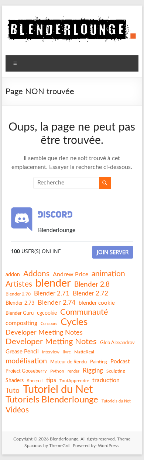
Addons (36, 274)
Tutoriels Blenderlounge (52, 399)
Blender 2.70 (18, 294)
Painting (98, 361)
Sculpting (115, 371)
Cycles (74, 322)
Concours (49, 324)
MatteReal (84, 352)
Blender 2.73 (20, 303)
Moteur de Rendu (68, 362)
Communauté (84, 312)
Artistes (19, 284)
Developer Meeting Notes (44, 332)
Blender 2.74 (56, 302)
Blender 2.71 (51, 293)
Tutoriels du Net (116, 401)
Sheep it (35, 380)
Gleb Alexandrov (117, 342)
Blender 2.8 (92, 284)
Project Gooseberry (26, 371)
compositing (21, 323)
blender (53, 283)
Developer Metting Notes (51, 342)
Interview (50, 352)
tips (51, 380)
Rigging (93, 370)
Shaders (15, 380)
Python (57, 371)
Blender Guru (20, 313)
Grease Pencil (22, 351)
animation (108, 274)
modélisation (26, 361)
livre (67, 352)
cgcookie (47, 313)
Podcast (120, 361)
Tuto (13, 390)
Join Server (112, 252)
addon (13, 274)
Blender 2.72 (90, 293)
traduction (106, 380)
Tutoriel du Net (58, 389)
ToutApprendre (74, 380)
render (73, 371)
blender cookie (97, 303)
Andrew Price (70, 274)
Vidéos (17, 410)
